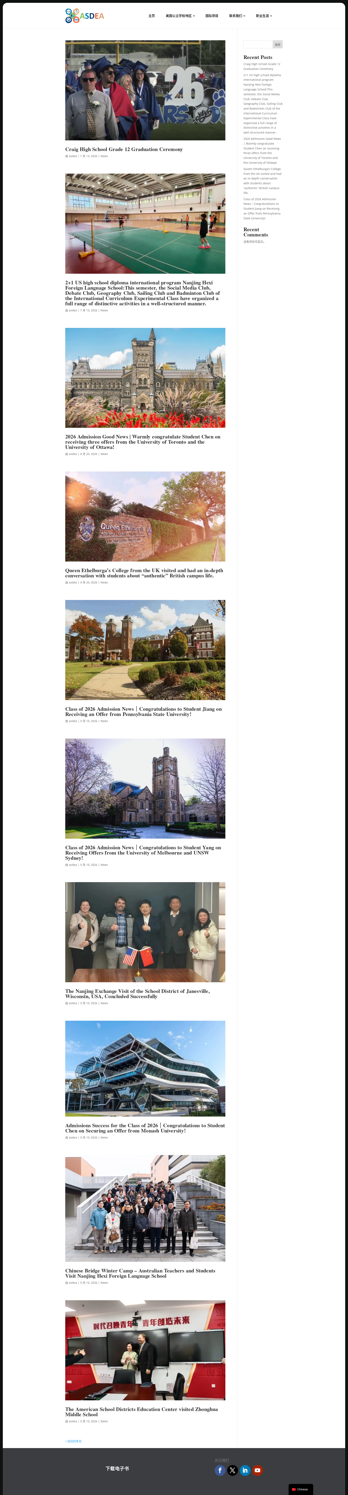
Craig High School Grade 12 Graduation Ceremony (124, 149)
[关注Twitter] (232, 1470)
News (104, 156)
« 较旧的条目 (73, 1441)
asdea (73, 156)
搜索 (278, 45)
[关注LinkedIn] (245, 1470)
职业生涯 (262, 15)
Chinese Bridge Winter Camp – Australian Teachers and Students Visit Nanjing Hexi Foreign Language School (140, 1273)
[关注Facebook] (220, 1470)
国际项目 (211, 15)
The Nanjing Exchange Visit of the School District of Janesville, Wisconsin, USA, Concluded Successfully (137, 993)
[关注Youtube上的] (257, 1470)
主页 (151, 15)
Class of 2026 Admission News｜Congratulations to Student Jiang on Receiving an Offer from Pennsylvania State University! (143, 711)
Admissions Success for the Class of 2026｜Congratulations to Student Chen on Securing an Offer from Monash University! (145, 1127)
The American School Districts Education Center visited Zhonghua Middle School (141, 1411)
